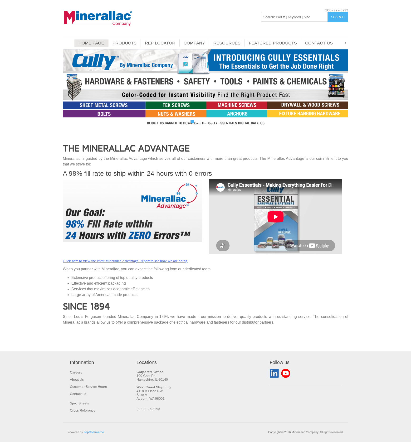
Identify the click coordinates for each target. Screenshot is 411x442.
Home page (91, 43)
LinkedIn (274, 373)
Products (125, 43)
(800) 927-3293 (336, 10)
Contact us (319, 43)
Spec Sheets (79, 403)
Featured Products (273, 43)
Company (194, 43)
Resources (226, 43)
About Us (77, 379)
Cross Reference (82, 410)
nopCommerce (94, 432)
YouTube (285, 373)
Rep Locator (160, 43)
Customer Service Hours (88, 387)
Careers (76, 372)
